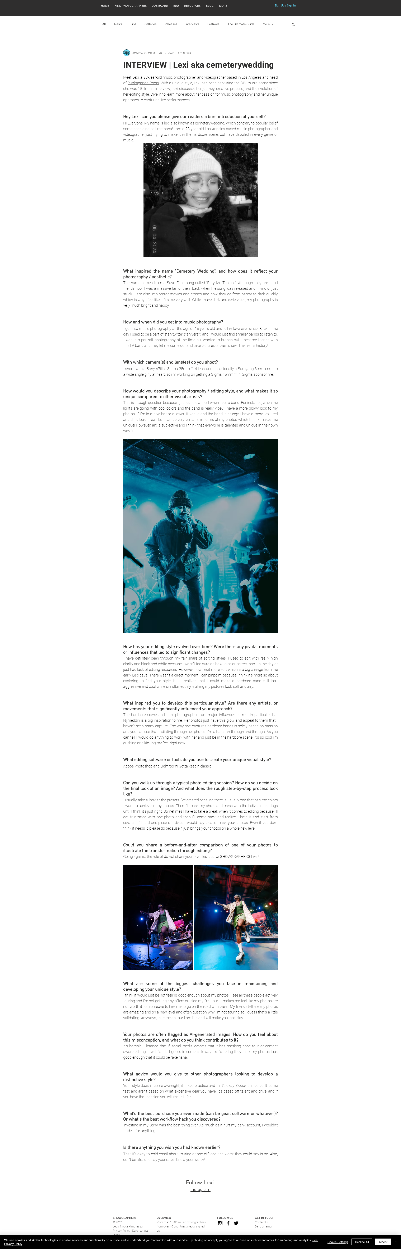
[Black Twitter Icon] (236, 1223)
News (118, 24)
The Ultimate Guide (241, 24)
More (266, 24)
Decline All (362, 1242)
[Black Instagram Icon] (220, 1223)
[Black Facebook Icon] (228, 1223)
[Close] (395, 1242)
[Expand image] (158, 917)
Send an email (264, 1226)
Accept (382, 1242)
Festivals (213, 24)
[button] (192, 6)
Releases (171, 24)
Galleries (150, 24)
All (104, 24)
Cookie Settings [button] (337, 1242)
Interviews (192, 24)
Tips (133, 24)
